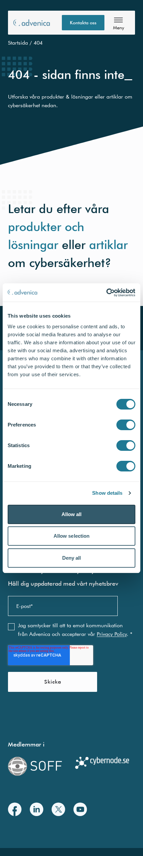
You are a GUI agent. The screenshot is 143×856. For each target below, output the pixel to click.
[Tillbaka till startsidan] (31, 22)
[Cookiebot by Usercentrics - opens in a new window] (106, 292)
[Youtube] (80, 809)
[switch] (125, 425)
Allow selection (72, 536)
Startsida (18, 42)
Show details (107, 493)
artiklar (108, 244)
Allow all (72, 514)
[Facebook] (15, 809)
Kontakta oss (83, 23)
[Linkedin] (37, 809)
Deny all (71, 558)
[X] (58, 809)
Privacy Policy (112, 634)
